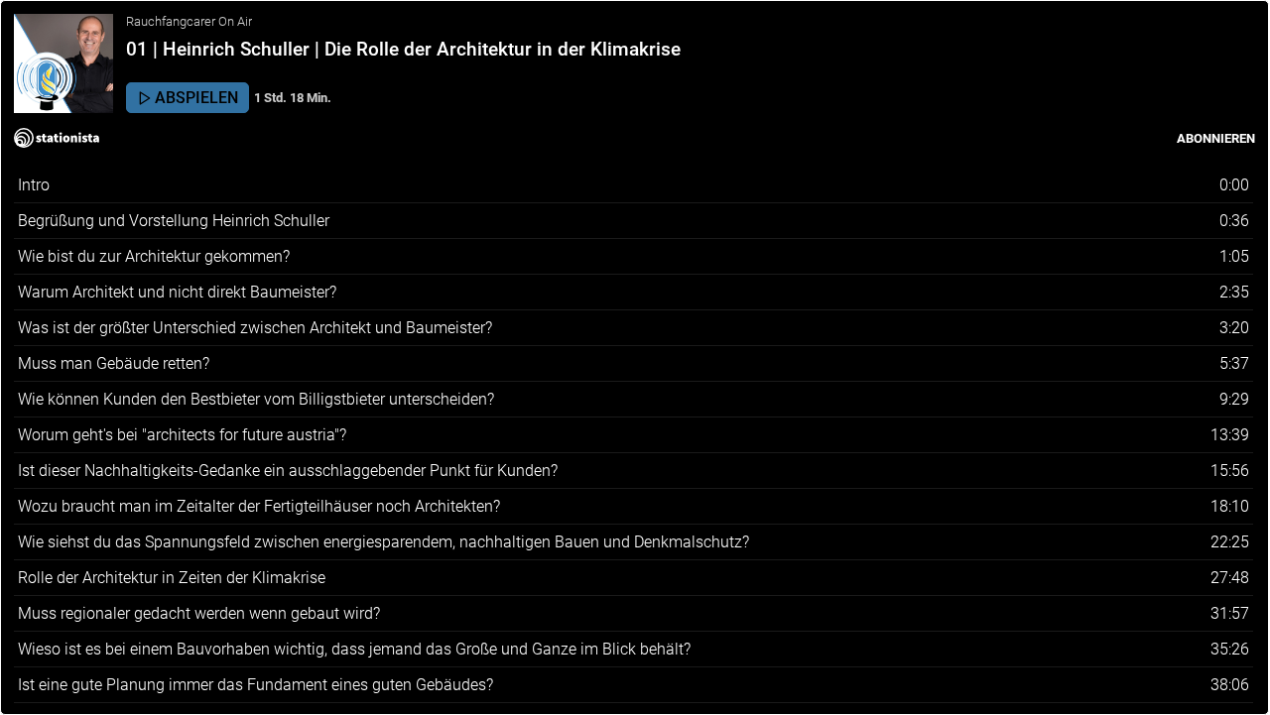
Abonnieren (1216, 138)
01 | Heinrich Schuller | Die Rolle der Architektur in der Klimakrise (403, 49)
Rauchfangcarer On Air (189, 21)
